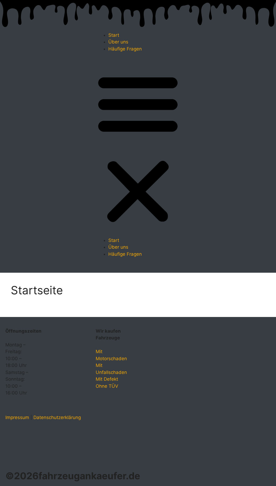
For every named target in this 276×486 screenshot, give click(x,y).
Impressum (17, 417)
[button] (138, 148)
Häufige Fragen (125, 49)
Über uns (118, 42)
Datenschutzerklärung (57, 417)
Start (113, 35)
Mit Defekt (107, 379)
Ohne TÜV (107, 386)
